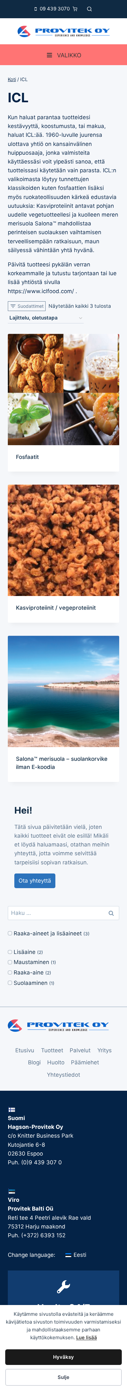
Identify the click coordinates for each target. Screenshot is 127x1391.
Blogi (34, 1062)
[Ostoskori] (76, 9)
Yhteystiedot (63, 1075)
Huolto (55, 1062)
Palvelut (80, 1050)
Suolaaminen (31, 983)
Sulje (63, 1377)
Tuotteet (52, 1050)
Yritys (104, 1050)
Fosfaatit (27, 457)
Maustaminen (31, 962)
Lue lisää (86, 1337)
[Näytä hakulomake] (89, 9)
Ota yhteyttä (35, 880)
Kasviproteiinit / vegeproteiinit (56, 607)
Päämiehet (85, 1062)
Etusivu (24, 1050)
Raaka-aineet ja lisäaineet (48, 933)
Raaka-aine (29, 972)
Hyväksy (63, 1357)
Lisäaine (24, 952)
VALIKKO (69, 55)
